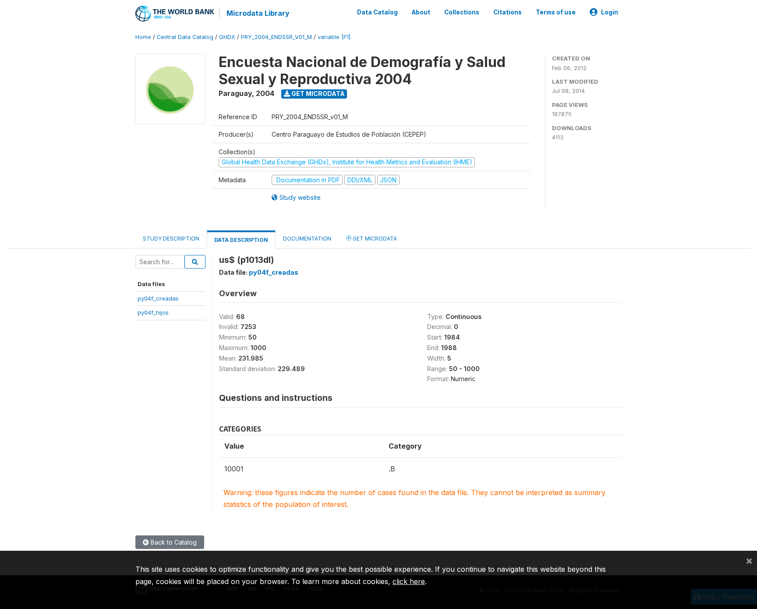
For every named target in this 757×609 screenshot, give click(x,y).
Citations (507, 12)
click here (409, 581)
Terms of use (556, 12)
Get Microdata (317, 93)
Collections (461, 12)
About (421, 12)
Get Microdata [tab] (374, 238)
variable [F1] (334, 37)
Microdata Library (258, 13)
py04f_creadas (158, 298)
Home (143, 37)
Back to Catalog (173, 542)
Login (609, 12)
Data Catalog (377, 12)
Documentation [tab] (307, 238)
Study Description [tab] (171, 238)
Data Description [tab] (241, 240)
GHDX (227, 37)
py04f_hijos (153, 312)
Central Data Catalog (185, 37)
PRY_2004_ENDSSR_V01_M (276, 37)
